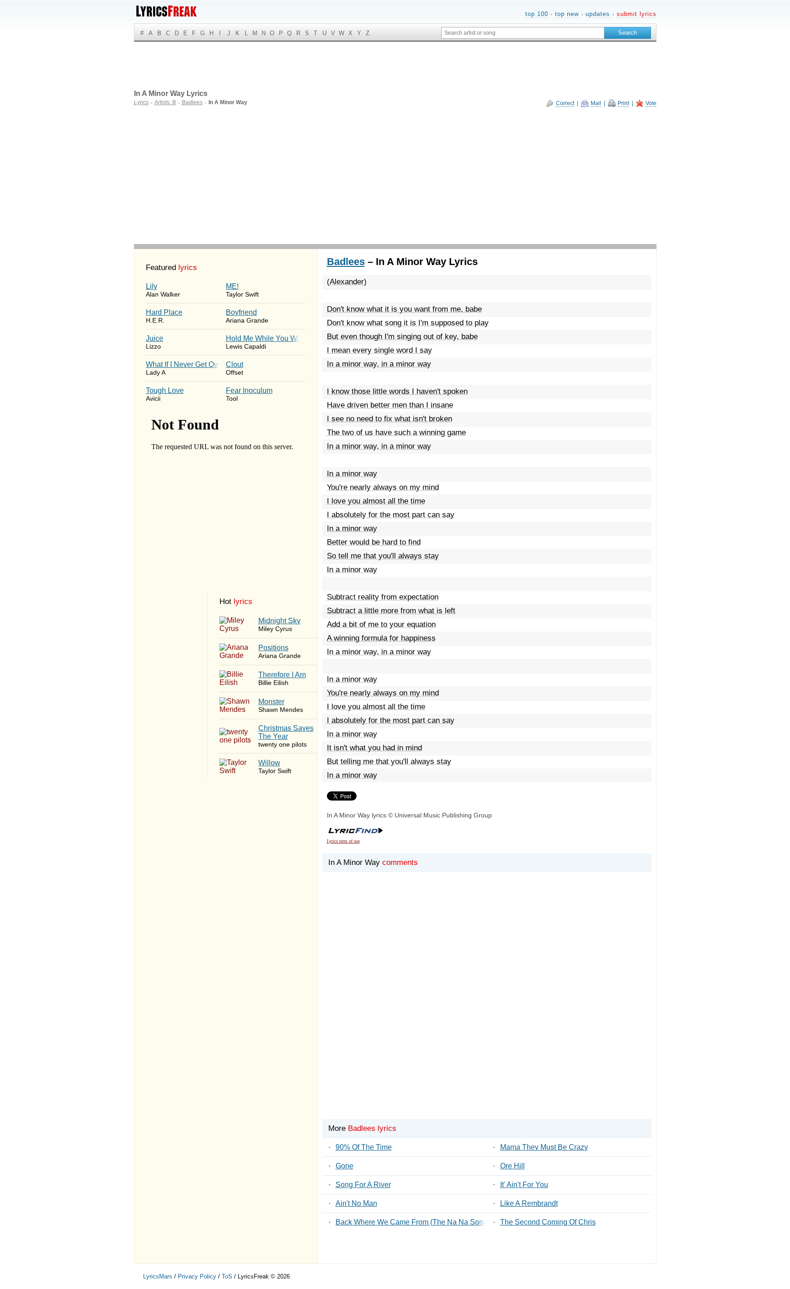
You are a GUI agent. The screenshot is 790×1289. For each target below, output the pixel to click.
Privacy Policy (197, 1276)
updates (598, 14)
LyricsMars (157, 1276)
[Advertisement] (395, 175)
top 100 (536, 14)
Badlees (346, 261)
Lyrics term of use (343, 840)
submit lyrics (637, 14)
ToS (227, 1276)
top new (567, 14)
